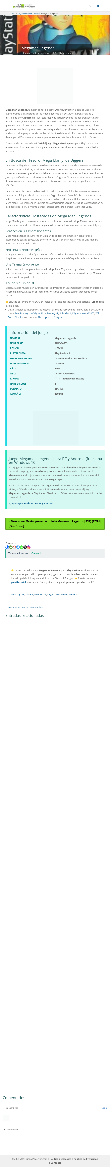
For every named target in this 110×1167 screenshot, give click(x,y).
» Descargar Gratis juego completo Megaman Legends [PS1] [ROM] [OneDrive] (55, 523)
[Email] (11, 547)
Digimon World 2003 (83, 313)
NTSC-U (38, 594)
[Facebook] (7, 547)
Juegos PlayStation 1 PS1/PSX (29, 13)
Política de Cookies (60, 1159)
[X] (25, 547)
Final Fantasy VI (16, 767)
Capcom (20, 594)
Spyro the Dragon (18, 998)
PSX (44, 594)
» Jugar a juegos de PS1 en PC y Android (31, 503)
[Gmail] (14, 547)
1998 (13, 594)
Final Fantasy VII (49, 313)
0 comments (66, 53)
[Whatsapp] (21, 547)
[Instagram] (29, 547)
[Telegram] (18, 547)
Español (29, 594)
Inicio (14, 13)
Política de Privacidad (86, 1159)
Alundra (19, 317)
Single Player (53, 594)
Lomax (11, 1074)
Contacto (56, 1162)
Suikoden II (65, 313)
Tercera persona (69, 594)
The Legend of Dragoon (50, 317)
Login (104, 1108)
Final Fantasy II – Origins (27, 313)
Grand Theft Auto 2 (18, 921)
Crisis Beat (14, 690)
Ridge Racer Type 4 (18, 844)
